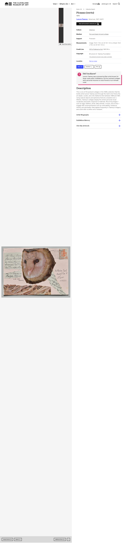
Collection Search (90, 9)
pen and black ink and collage (99, 34)
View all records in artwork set (87, 23)
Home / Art (79, 9)
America (92, 30)
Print (97, 66)
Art (72, 4)
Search (115, 4)
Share (79, 66)
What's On (63, 4)
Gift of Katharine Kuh (96, 49)
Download (88, 66)
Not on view (93, 61)
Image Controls (6, 539)
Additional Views (59, 539)
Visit (55, 4)
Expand (17, 539)
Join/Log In (105, 4)
